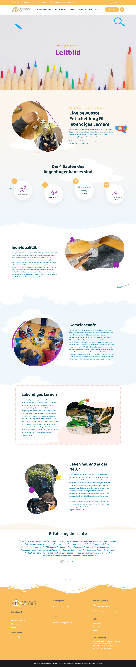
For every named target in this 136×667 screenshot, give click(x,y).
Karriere (95, 631)
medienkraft (99, 663)
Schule (71, 9)
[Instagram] (19, 637)
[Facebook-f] (13, 637)
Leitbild (13, 616)
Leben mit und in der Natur (115, 198)
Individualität (23, 193)
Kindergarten (60, 9)
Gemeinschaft (53, 197)
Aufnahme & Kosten (84, 9)
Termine (97, 9)
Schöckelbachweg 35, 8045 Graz (63, 2)
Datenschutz (97, 627)
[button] (17, 558)
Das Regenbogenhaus (43, 9)
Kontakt (112, 9)
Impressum (97, 623)
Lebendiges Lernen (84, 191)
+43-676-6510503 (41, 2)
